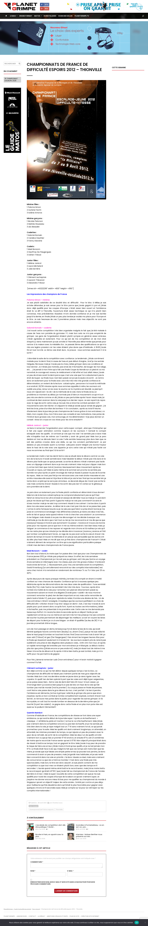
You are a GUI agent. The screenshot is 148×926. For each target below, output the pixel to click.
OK (137, 922)
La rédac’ (41, 916)
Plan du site (74, 916)
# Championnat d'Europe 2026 (11, 80)
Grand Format (25, 16)
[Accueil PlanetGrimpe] (6, 16)
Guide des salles (65, 16)
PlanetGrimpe (9, 916)
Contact (32, 916)
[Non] (145, 922)
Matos (37, 16)
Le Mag (13, 16)
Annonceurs (22, 916)
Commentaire (36, 862)
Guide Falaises (50, 16)
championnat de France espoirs (41, 809)
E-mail (70, 871)
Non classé (33, 806)
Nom (32, 871)
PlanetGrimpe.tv (82, 16)
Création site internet (90, 916)
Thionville (59, 809)
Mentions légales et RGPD (57, 916)
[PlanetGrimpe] (20, 6)
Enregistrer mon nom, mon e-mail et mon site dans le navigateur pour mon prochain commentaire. (62, 883)
